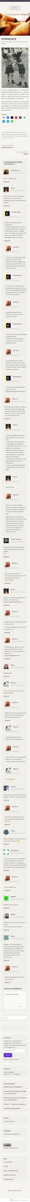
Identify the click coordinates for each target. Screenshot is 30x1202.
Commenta (20, 1006)
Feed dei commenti (10, 1175)
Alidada (13, 786)
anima (24, 132)
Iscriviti (8, 1055)
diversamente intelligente (14, 134)
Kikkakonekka (16, 212)
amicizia (20, 132)
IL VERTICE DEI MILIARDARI (12, 1108)
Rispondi (6, 182)
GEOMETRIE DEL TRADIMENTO (13, 1087)
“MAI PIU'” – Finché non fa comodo (14, 1104)
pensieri (8, 136)
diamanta (14, 42)
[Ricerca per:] (15, 1017)
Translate (17, 1074)
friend (23, 134)
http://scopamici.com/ (12, 655)
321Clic (13, 188)
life (26, 134)
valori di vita (8, 138)
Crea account (8, 1162)
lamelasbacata (15, 170)
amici (15, 132)
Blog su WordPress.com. (15, 1190)
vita (13, 138)
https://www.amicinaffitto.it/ (13, 602)
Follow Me (7, 1038)
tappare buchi (23, 136)
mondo (3, 136)
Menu (16, 8)
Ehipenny (13, 683)
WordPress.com (9, 1179)
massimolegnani (16, 539)
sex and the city (15, 136)
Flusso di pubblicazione (11, 1170)
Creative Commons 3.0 (11, 1148)
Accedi (6, 1166)
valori (3, 138)
